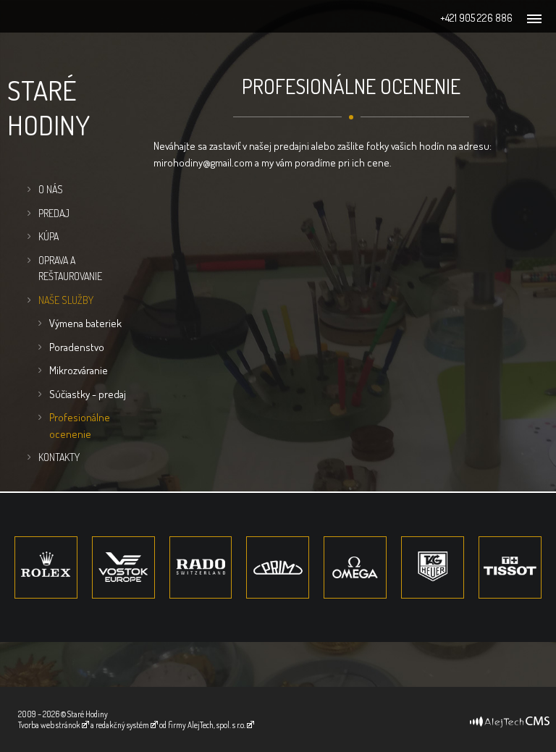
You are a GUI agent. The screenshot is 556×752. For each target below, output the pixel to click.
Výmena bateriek (85, 323)
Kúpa (48, 236)
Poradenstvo (76, 347)
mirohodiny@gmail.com (203, 162)
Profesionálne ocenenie (79, 425)
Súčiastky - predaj (87, 394)
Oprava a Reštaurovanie (70, 268)
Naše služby (65, 300)
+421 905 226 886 (476, 18)
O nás (50, 189)
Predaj (54, 213)
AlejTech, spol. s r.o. (216, 724)
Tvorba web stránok (49, 724)
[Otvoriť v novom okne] (509, 716)
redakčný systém (122, 724)
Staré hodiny (48, 107)
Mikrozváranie (78, 370)
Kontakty (59, 457)
